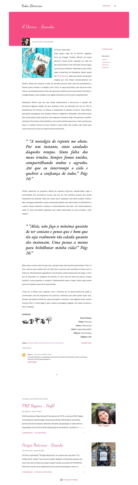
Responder (32, 362)
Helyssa (30, 354)
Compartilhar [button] (107, 49)
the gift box (105, 67)
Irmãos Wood (106, 62)
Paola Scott (105, 65)
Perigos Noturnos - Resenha (42, 445)
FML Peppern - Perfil (38, 405)
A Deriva (104, 59)
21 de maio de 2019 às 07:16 (42, 354)
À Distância (62, 76)
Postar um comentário (43, 472)
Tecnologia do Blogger (70, 480)
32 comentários (40, 433)
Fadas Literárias (32, 6)
